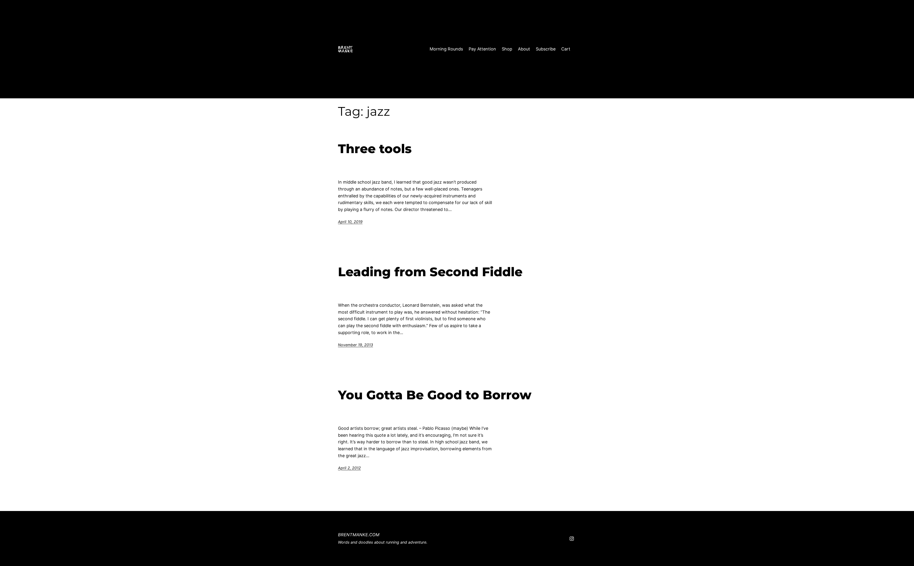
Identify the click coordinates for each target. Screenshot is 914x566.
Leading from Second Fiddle (430, 272)
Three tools (375, 149)
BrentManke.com (358, 534)
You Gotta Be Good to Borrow (435, 395)
